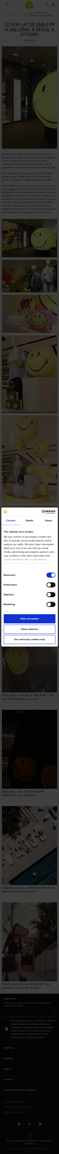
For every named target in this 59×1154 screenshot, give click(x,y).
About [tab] (48, 520)
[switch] (50, 584)
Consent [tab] (10, 520)
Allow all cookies (29, 618)
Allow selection (29, 629)
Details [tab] (29, 520)
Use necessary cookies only (29, 639)
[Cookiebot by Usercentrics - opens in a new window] (42, 512)
